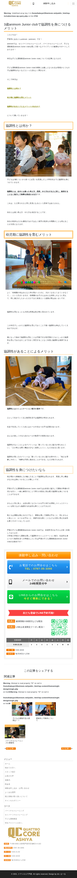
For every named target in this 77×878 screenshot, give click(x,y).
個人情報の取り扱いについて (16, 796)
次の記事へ (66, 749)
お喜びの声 (9, 776)
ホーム (7, 764)
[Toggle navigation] (73, 4)
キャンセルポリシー (13, 801)
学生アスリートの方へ (13, 823)
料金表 (7, 784)
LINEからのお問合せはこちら (38, 597)
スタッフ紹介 (10, 772)
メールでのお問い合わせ (38, 582)
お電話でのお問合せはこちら (38, 567)
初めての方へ (10, 768)
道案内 (7, 780)
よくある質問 (10, 792)
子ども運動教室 (11, 819)
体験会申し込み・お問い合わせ (17, 788)
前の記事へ (11, 749)
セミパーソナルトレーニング (16, 815)
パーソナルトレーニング (14, 811)
